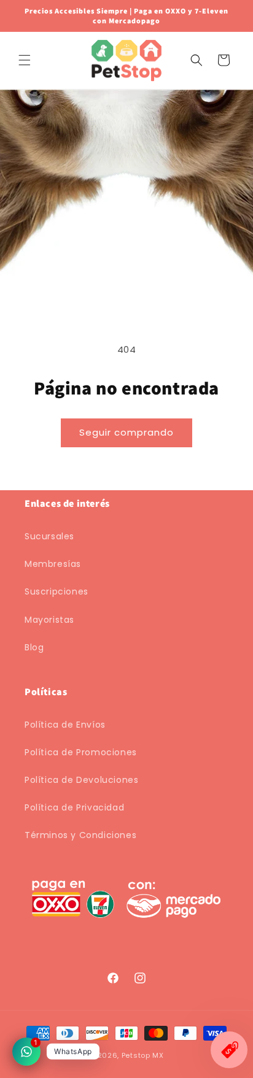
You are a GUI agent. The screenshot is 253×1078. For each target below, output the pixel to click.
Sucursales (49, 536)
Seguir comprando (126, 432)
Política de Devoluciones (81, 780)
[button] (24, 60)
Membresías (53, 564)
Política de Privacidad (74, 807)
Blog (34, 647)
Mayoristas (49, 620)
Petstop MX (143, 1055)
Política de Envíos (65, 724)
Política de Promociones (81, 752)
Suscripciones (56, 591)
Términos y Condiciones (80, 835)
